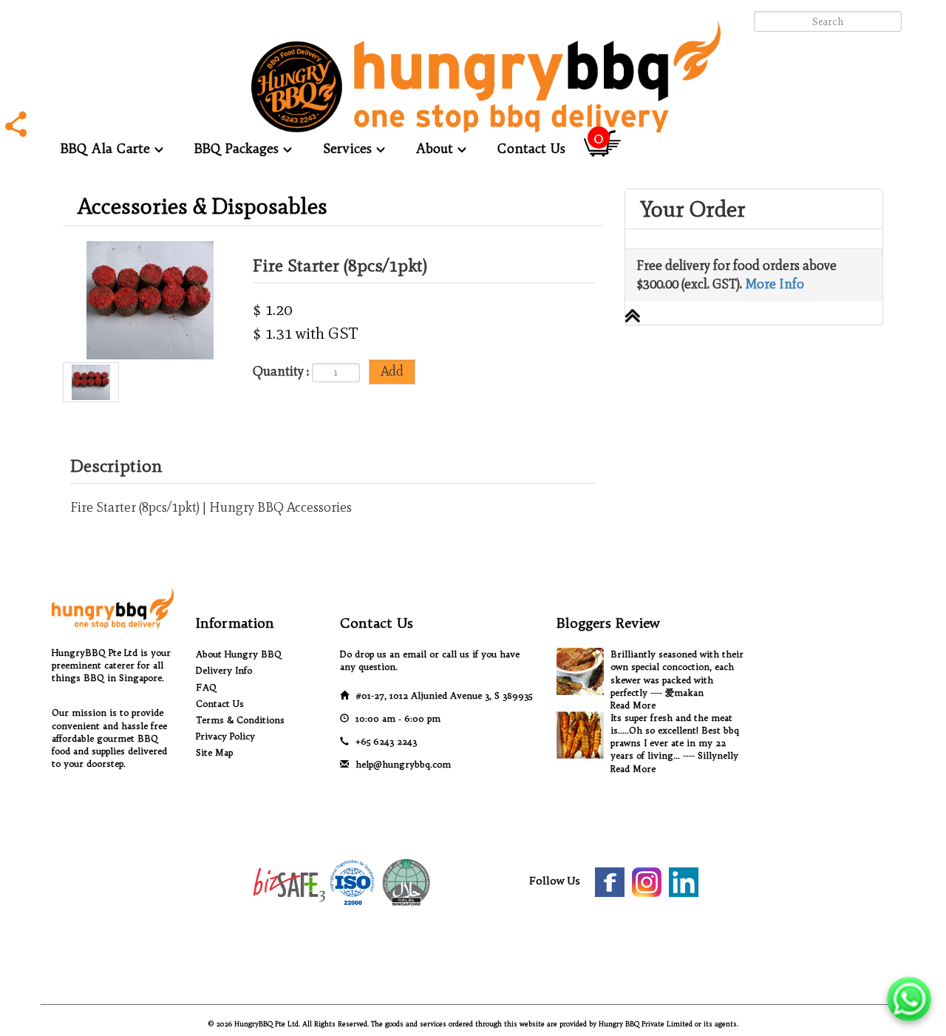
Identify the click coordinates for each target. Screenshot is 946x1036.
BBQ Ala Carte (107, 148)
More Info (774, 284)
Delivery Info (224, 670)
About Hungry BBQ (239, 654)
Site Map (214, 752)
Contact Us (531, 148)
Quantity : (281, 371)
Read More (633, 705)
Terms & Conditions (240, 719)
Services (349, 148)
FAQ (206, 687)
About (436, 148)
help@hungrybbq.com (403, 764)
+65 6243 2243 (386, 741)
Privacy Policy (225, 736)
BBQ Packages (238, 148)
